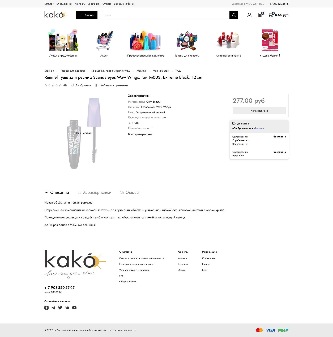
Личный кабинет (124, 4)
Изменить (259, 128)
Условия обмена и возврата (134, 270)
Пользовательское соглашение (136, 264)
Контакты (80, 4)
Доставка (93, 4)
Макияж (141, 71)
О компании (64, 4)
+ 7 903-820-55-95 (59, 287)
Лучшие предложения (63, 56)
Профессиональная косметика (145, 56)
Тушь (178, 71)
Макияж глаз (161, 71)
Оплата (107, 4)
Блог (121, 275)
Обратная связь (127, 281)
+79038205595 (279, 4)
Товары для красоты (187, 56)
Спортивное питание (228, 56)
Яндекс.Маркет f (270, 56)
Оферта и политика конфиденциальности (141, 258)
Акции (104, 56)
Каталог (48, 4)
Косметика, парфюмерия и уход (110, 71)
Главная (49, 71)
